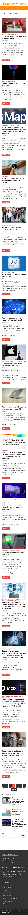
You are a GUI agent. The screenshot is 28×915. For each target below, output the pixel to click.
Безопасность (6, 885)
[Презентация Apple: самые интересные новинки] (14, 352)
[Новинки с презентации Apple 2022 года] (14, 73)
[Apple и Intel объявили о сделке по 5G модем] (14, 264)
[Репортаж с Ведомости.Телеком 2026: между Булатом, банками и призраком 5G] (14, 491)
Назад (5, 786)
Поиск (3, 833)
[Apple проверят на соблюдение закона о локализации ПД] (14, 396)
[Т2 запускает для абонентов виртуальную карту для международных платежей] (14, 740)
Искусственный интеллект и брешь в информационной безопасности (18, 812)
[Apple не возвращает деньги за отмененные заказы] (14, 26)
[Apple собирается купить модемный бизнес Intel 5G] (14, 307)
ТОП (25, 361)
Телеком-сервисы (14, 125)
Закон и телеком (12, 405)
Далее (14, 789)
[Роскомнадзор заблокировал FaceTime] (14, 542)
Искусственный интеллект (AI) (15, 599)
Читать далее (6, 59)
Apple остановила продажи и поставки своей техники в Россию (13, 181)
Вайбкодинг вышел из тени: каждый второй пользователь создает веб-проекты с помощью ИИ (18, 801)
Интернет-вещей (7, 890)
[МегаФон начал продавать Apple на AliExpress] (14, 216)
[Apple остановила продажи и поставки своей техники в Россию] (14, 168)
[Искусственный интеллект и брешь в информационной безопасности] (6, 815)
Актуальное (4, 34)
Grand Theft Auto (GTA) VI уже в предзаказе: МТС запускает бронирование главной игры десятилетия (19, 823)
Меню (6, 8)
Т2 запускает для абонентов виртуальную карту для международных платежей (12, 753)
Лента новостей (12, 34)
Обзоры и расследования (8, 361)
